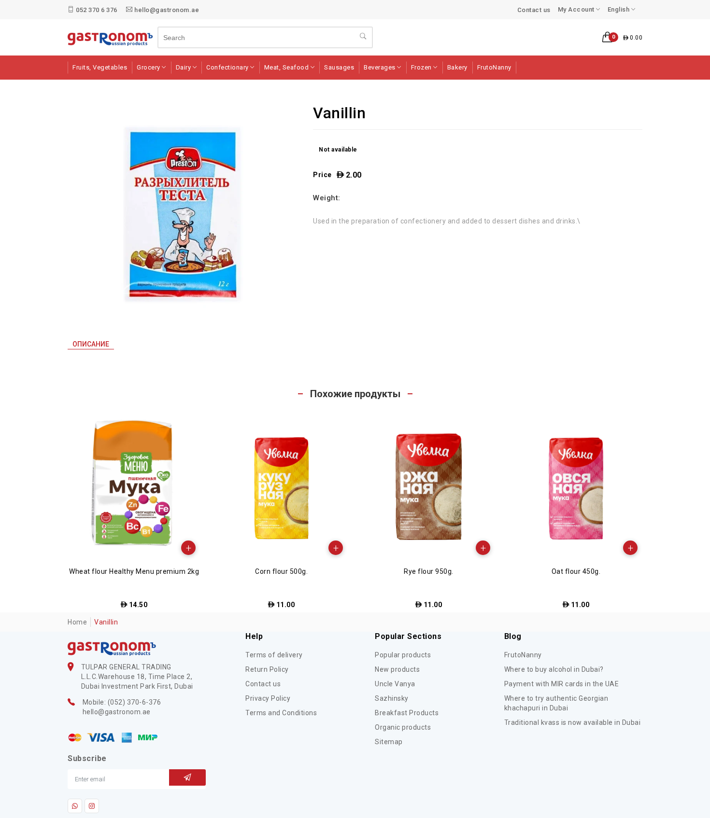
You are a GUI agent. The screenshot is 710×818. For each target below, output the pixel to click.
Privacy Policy (267, 698)
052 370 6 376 (95, 10)
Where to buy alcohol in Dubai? (554, 669)
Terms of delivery (274, 655)
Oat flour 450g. (429, 571)
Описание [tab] (90, 344)
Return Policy (267, 669)
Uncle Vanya (395, 684)
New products (397, 669)
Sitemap (389, 742)
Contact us (534, 10)
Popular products (403, 655)
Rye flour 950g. (281, 571)
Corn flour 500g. (134, 571)
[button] (622, 37)
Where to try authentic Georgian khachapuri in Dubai (556, 703)
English (619, 9)
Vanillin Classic (576, 553)
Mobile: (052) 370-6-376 (122, 702)
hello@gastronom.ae (166, 10)
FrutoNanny (523, 655)
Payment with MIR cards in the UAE (561, 684)
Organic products (403, 727)
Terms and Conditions (281, 713)
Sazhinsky (392, 698)
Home (77, 622)
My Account (577, 9)
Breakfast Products (407, 713)
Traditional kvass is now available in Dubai (572, 722)
